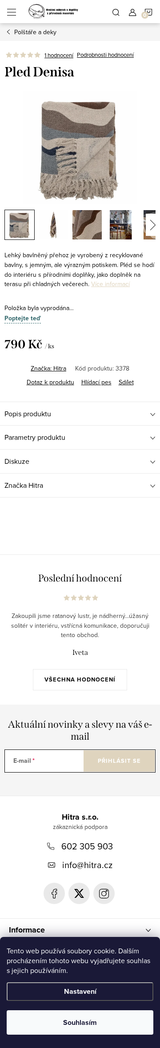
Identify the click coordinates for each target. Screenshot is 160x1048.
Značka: (48, 368)
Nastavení (80, 991)
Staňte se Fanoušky (54, 893)
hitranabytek (79, 893)
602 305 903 (87, 846)
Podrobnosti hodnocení (105, 55)
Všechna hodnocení (80, 679)
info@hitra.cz (87, 864)
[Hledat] (116, 11)
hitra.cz (104, 893)
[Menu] (11, 11)
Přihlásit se (119, 761)
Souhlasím (80, 1022)
